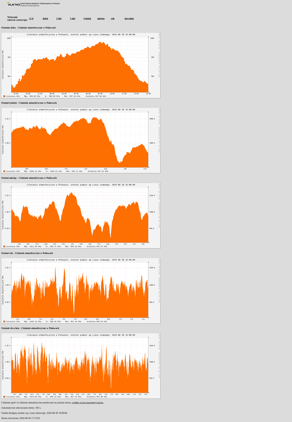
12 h (31, 18)
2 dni (58, 18)
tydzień (87, 18)
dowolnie (129, 18)
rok (113, 18)
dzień (45, 18)
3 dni (72, 18)
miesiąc (101, 18)
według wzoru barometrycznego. (88, 402)
